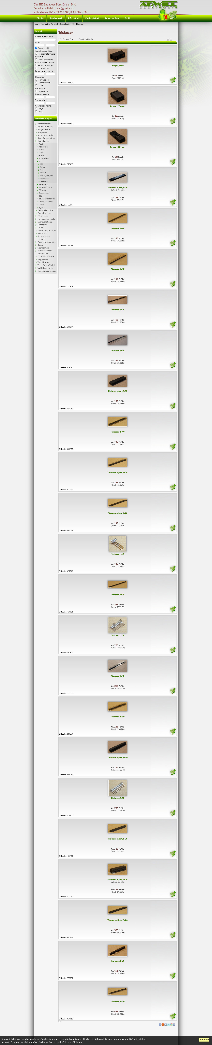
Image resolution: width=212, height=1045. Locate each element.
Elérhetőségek (92, 18)
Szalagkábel (44, 193)
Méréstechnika (45, 187)
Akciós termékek (45, 126)
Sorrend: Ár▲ (70, 39)
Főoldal (40, 18)
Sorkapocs (44, 179)
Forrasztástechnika (46, 219)
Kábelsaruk (43, 184)
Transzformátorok (45, 256)
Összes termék (44, 124)
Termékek (54, 24)
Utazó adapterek (46, 202)
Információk (74, 18)
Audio (41, 150)
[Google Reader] (171, 1023)
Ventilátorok (43, 262)
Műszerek (42, 233)
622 (41, 164)
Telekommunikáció (47, 199)
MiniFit (43, 173)
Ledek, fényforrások (46, 230)
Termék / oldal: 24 (86, 39)
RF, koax (42, 190)
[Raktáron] (173, 80)
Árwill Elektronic (42, 24)
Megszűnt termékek (46, 271)
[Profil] (163, 15)
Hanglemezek (55, 18)
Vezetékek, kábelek (46, 265)
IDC (41, 170)
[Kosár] (173, 15)
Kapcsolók (42, 225)
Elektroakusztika (45, 210)
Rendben (204, 1039)
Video (41, 204)
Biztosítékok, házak (46, 138)
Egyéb (42, 167)
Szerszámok (43, 248)
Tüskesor (79, 24)
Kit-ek (40, 227)
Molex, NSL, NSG (46, 176)
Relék (40, 245)
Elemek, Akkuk (44, 213)
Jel (73, 24)
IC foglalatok (44, 158)
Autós (41, 153)
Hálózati (42, 155)
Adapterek (42, 132)
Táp (40, 196)
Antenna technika (45, 135)
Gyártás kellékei (44, 222)
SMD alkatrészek (45, 268)
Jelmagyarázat (112, 18)
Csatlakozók (65, 24)
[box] (168, 39)
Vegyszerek (42, 259)
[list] (170, 39)
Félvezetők (42, 216)
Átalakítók (43, 147)
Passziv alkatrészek (46, 242)
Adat (41, 144)
